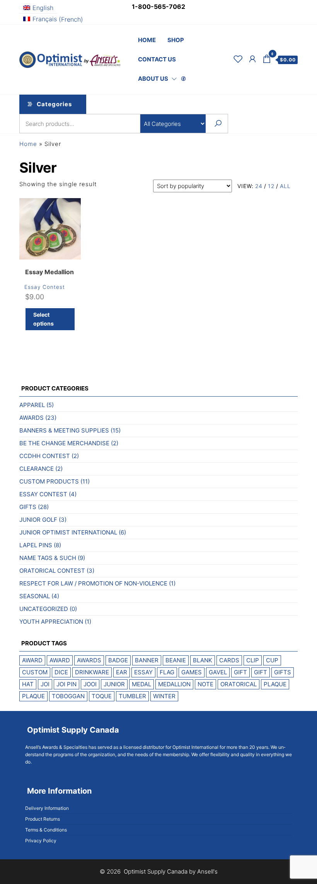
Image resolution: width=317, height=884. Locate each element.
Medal (141, 684)
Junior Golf (38, 519)
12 (271, 186)
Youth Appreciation (51, 621)
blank (202, 660)
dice (61, 672)
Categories (54, 104)
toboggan (68, 696)
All (285, 186)
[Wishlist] (238, 59)
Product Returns (42, 819)
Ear (121, 672)
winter (164, 696)
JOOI (90, 684)
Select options (43, 318)
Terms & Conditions (46, 830)
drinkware (92, 672)
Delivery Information (47, 808)
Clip (252, 660)
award (32, 660)
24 (258, 186)
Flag (167, 672)
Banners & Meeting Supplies (64, 430)
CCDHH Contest (44, 456)
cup (272, 660)
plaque (275, 684)
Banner (146, 660)
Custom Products (49, 481)
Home (147, 40)
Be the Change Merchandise (64, 443)
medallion (174, 684)
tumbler (132, 696)
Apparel (32, 405)
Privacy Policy (40, 840)
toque (102, 696)
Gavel (218, 672)
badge (118, 660)
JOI (45, 684)
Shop (175, 40)
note (205, 684)
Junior (114, 684)
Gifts (27, 507)
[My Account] (252, 59)
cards (229, 660)
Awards (31, 417)
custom (35, 672)
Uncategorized (43, 609)
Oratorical (238, 684)
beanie (175, 660)
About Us (153, 78)
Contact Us (157, 59)
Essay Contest (44, 287)
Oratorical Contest (52, 570)
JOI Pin (66, 684)
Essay (143, 672)
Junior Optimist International (68, 532)
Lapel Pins (35, 545)
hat (28, 684)
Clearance (36, 468)
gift (240, 672)
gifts (282, 672)
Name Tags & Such (47, 558)
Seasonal (34, 596)
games (191, 672)
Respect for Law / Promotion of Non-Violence (93, 583)
